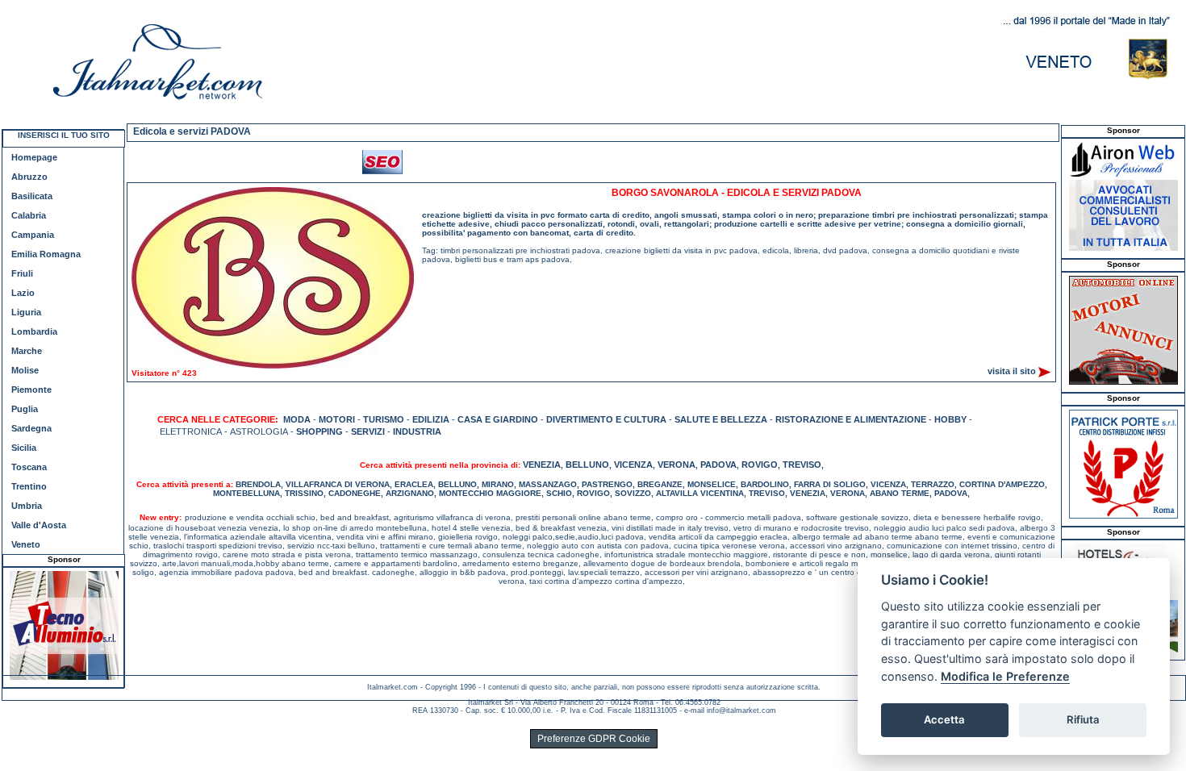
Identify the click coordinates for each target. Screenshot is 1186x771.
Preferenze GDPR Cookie (593, 738)
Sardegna (31, 428)
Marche (26, 351)
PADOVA (718, 464)
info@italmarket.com (741, 710)
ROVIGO (759, 464)
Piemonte (31, 389)
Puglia (24, 409)
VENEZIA (542, 464)
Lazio (23, 293)
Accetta (944, 719)
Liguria (26, 312)
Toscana (29, 467)
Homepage (34, 157)
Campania (32, 235)
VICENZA (633, 464)
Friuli (22, 273)
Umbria (26, 506)
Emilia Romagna (46, 254)
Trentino (29, 486)
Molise (25, 370)
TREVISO (802, 464)
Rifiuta (1083, 719)
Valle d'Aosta (38, 525)
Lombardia (34, 331)
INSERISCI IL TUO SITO (64, 135)
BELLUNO (587, 464)
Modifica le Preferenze (1005, 676)
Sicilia (23, 447)
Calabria (28, 215)
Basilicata (31, 196)
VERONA (676, 464)
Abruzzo (29, 176)
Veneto (25, 544)
